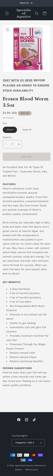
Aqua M (28, 130)
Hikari (11, 130)
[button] (7, 13)
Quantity (7, 137)
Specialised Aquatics (24, 465)
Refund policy (31, 469)
